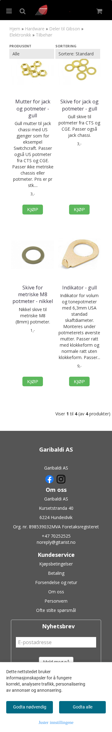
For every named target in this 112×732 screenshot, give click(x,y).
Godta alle (82, 706)
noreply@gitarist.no (56, 542)
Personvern (56, 601)
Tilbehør (44, 35)
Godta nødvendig (29, 706)
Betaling (56, 573)
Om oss (56, 592)
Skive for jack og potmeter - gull (79, 105)
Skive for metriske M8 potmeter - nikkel (32, 294)
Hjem (14, 29)
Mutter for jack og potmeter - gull (32, 108)
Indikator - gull (79, 287)
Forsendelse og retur (56, 582)
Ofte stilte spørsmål (56, 610)
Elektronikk (20, 35)
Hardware (34, 29)
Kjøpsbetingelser (56, 564)
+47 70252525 (56, 536)
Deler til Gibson (64, 29)
